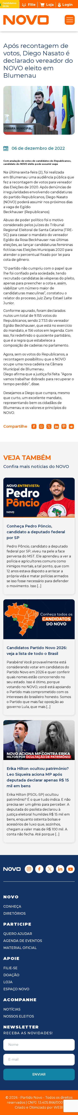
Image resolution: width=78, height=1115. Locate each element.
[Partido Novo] (12, 869)
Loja (50, 5)
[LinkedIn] (60, 869)
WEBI (58, 1107)
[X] (50, 869)
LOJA (7, 982)
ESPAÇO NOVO (16, 989)
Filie (32, 5)
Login (67, 5)
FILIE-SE (10, 968)
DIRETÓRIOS (14, 914)
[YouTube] (70, 869)
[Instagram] (29, 869)
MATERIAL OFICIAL (20, 948)
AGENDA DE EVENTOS (22, 941)
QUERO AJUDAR (17, 934)
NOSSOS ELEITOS (18, 1016)
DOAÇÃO (11, 975)
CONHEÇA (12, 906)
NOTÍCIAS (11, 1009)
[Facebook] (39, 869)
